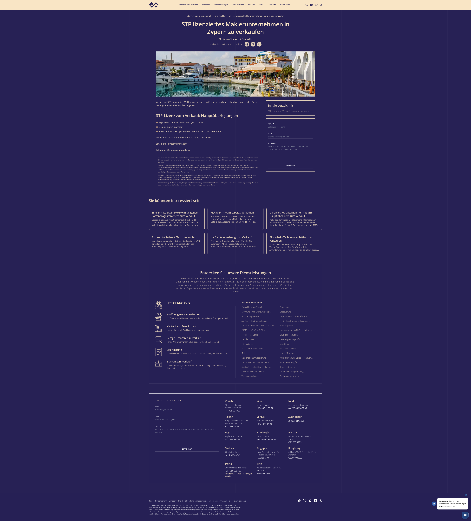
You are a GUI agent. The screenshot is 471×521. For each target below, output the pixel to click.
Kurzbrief (272, 143)
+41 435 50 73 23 (232, 411)
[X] (304, 500)
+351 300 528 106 (233, 471)
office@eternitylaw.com (175, 143)
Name (271, 124)
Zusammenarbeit (223, 501)
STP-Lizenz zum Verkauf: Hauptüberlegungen (288, 111)
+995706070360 (264, 473)
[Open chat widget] (465, 515)
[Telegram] (310, 500)
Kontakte (272, 5)
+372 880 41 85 (232, 426)
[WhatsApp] (320, 500)
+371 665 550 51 (232, 439)
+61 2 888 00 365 (232, 455)
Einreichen (290, 165)
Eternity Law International (199, 16)
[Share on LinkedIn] (259, 44)
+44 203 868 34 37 (296, 408)
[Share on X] (253, 44)
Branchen (206, 5)
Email (271, 134)
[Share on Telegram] (247, 44)
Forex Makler (220, 16)
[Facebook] (299, 500)
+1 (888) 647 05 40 (296, 421)
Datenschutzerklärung (158, 501)
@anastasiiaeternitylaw (178, 149)
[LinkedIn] (315, 500)
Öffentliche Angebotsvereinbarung (199, 501)
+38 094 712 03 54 (265, 408)
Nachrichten (285, 5)
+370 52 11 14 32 (264, 424)
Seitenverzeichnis (239, 501)
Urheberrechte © (176, 501)
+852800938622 (295, 458)
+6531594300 (263, 458)
